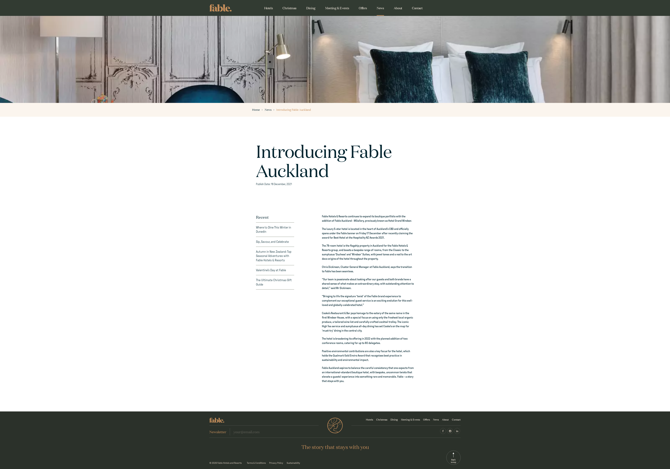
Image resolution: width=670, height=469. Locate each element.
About (398, 8)
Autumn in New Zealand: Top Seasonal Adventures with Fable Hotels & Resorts (273, 256)
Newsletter (217, 431)
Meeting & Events (337, 8)
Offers (363, 8)
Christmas (289, 8)
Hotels (268, 8)
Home (256, 109)
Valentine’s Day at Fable (271, 270)
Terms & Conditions (256, 463)
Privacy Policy (276, 463)
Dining (310, 8)
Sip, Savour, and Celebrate (272, 241)
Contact (417, 8)
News (380, 8)
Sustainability (293, 463)
